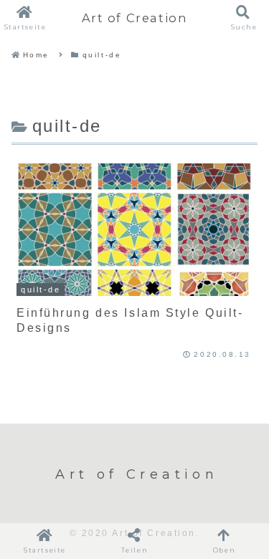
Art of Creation (135, 18)
